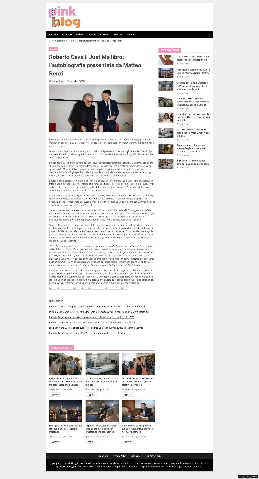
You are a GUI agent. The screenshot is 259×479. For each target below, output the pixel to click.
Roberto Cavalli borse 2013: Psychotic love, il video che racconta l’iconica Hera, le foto (92, 322)
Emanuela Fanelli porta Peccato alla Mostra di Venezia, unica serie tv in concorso (138, 381)
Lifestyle (118, 34)
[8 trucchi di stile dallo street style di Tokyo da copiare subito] (166, 164)
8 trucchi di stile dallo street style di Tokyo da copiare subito (193, 162)
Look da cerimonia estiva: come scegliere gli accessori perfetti (193, 58)
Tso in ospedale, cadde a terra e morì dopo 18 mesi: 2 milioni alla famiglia (102, 381)
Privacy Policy (119, 455)
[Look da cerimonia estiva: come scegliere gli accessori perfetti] (166, 60)
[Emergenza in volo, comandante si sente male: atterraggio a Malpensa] (65, 411)
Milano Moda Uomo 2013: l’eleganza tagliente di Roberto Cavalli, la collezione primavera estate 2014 (99, 311)
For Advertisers (153, 455)
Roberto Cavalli (115, 139)
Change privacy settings (248, 476)
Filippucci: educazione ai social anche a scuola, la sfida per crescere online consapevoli (101, 428)
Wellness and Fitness (99, 34)
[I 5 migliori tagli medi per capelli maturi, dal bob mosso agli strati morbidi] (166, 118)
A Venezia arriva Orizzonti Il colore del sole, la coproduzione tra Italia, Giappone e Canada (65, 381)
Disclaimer (136, 455)
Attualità (53, 34)
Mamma (131, 34)
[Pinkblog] (64, 16)
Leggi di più (55, 394)
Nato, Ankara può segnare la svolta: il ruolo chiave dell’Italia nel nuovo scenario (137, 428)
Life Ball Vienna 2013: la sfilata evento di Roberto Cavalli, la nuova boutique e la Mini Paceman (96, 327)
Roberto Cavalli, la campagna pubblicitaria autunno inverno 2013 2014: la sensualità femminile (97, 306)
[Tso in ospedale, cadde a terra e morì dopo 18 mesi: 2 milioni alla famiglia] (102, 364)
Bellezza (80, 34)
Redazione (103, 455)
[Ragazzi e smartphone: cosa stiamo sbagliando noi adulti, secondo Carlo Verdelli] (166, 149)
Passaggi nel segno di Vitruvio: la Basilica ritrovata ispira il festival (193, 71)
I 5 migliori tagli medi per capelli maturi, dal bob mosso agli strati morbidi (193, 117)
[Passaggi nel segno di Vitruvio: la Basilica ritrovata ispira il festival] (166, 73)
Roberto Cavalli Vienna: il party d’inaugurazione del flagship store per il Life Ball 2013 (91, 317)
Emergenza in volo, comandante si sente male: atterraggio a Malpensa (65, 428)
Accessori (67, 34)
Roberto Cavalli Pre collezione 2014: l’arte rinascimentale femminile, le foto (87, 333)
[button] (209, 34)
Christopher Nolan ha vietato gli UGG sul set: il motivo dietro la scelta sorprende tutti (193, 86)
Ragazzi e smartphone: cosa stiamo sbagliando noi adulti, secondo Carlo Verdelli (191, 148)
